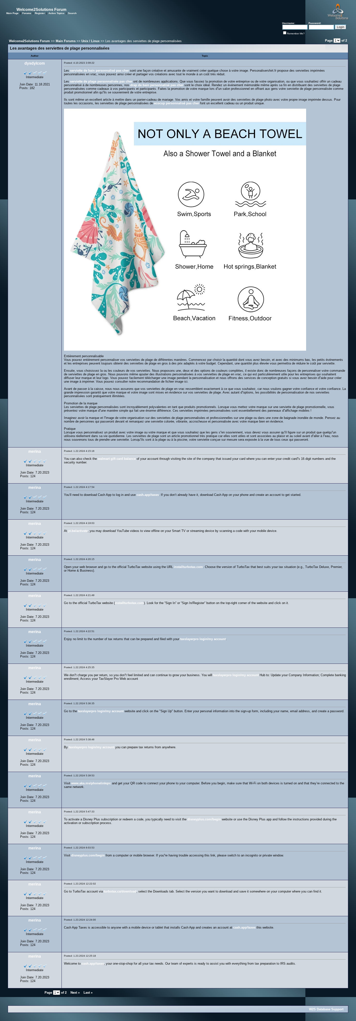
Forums (26, 13)
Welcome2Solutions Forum (29, 41)
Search (72, 13)
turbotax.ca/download (120, 891)
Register (40, 13)
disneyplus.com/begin (204, 819)
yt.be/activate (78, 531)
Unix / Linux (90, 41)
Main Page (12, 13)
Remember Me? (296, 33)
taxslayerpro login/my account (203, 639)
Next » (75, 992)
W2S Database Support (326, 1009)
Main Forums (66, 41)
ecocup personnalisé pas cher (176, 103)
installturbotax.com (188, 567)
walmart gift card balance (117, 459)
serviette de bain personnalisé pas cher (99, 70)
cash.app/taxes (148, 495)
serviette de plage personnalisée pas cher (101, 81)
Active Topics (56, 13)
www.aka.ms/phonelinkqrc (91, 783)
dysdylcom (34, 63)
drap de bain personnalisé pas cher (156, 85)
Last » (88, 992)
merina (34, 451)
